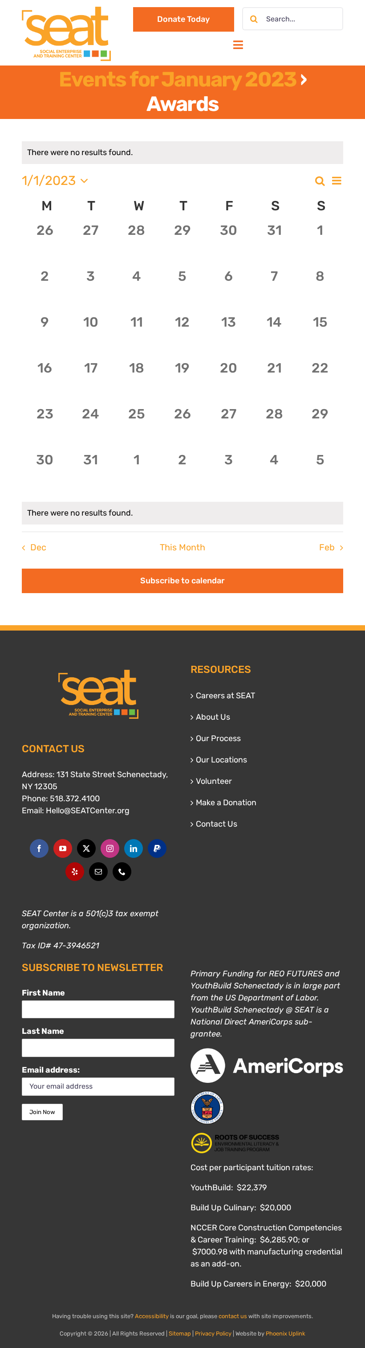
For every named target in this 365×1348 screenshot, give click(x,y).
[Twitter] (86, 848)
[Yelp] (74, 871)
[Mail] (98, 871)
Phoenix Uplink (285, 1333)
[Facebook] (39, 848)
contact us (233, 1316)
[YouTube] (62, 848)
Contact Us (216, 824)
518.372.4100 (75, 798)
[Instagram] (110, 848)
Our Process (218, 738)
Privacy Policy (213, 1333)
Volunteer (214, 781)
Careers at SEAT (225, 696)
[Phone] (122, 871)
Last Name (43, 1031)
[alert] (182, 513)
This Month (182, 547)
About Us (213, 717)
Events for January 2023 (177, 79)
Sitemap (180, 1333)
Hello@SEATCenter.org (88, 810)
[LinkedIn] (133, 848)
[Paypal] (157, 848)
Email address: (51, 1070)
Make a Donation (226, 802)
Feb (327, 547)
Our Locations (221, 760)
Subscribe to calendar (182, 581)
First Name (43, 993)
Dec (38, 547)
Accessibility (152, 1316)
